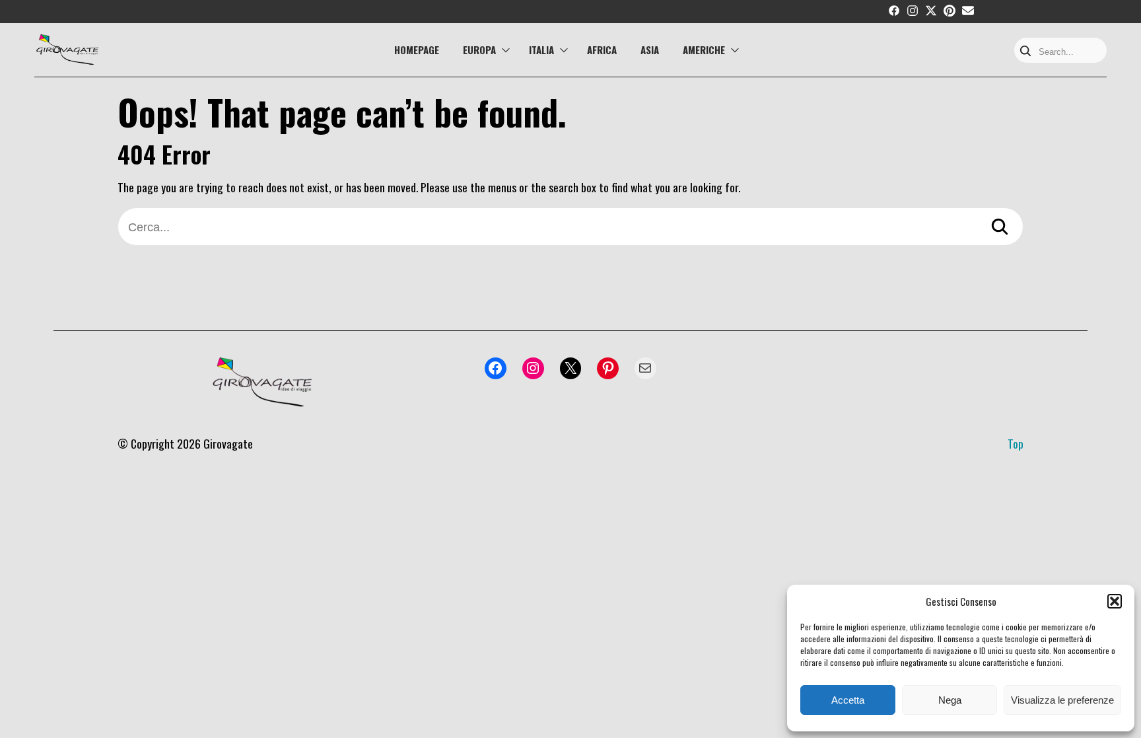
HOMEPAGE (416, 49)
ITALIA (541, 49)
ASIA (649, 49)
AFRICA (602, 49)
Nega (949, 700)
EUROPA (479, 49)
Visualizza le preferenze (1062, 700)
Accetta (847, 700)
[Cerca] (1000, 228)
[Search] (1025, 52)
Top (1015, 443)
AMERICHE (704, 49)
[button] (1114, 601)
